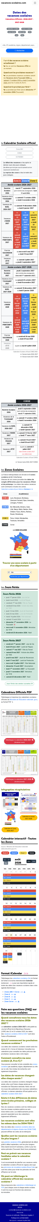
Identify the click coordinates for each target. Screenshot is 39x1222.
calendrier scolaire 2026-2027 (11, 1094)
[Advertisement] (19, 116)
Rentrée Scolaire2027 (7, 273)
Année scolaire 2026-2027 (19, 185)
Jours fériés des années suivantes (18, 684)
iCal (17, 35)
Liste (33, 861)
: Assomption (19, 666)
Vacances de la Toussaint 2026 (18, 78)
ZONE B (5, 507)
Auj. (6, 863)
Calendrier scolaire (12, 29)
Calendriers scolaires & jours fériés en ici (16, 489)
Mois (29, 861)
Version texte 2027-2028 (30, 357)
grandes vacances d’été (12, 1142)
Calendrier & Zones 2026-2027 (10, 829)
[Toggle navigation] (35, 3)
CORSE (19, 153)
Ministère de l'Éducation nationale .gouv (23, 700)
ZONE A (5, 498)
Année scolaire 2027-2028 (19, 267)
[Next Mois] (9, 859)
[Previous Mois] (5, 859)
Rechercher (20, 51)
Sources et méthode (12, 1215)
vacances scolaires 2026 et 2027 (16, 1034)
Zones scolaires (27, 29)
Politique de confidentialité (19, 1218)
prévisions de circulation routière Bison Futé (19, 1167)
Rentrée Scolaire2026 (7, 190)
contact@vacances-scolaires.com (20, 1210)
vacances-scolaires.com (13, 3)
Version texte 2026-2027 (30, 354)
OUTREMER (19, 157)
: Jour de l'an (20, 644)
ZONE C (5, 518)
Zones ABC (19, 149)
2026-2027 (22, 32)
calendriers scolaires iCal (21, 978)
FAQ (22, 35)
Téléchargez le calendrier (18, 741)
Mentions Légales (26, 1215)
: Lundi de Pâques (19, 647)
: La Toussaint (20, 669)
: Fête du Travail (19, 650)
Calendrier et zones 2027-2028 (28, 817)
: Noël (19, 633)
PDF (30, 32)
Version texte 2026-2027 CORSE (27, 462)
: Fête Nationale (20, 663)
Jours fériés (11, 32)
